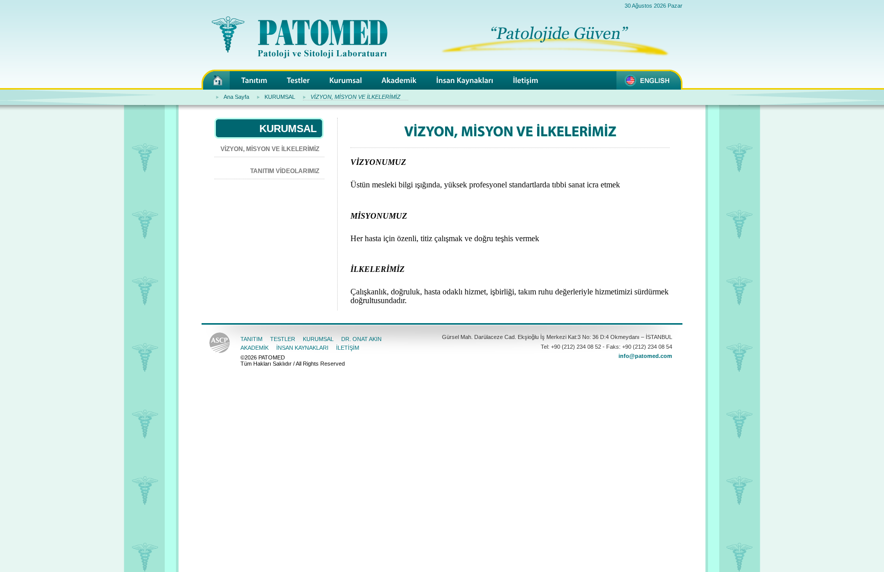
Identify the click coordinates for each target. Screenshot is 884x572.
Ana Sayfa (236, 97)
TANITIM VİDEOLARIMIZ (284, 171)
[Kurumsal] (346, 80)
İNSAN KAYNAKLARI (302, 348)
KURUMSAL (279, 97)
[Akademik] (399, 80)
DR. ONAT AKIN (361, 339)
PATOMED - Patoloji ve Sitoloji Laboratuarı (216, 80)
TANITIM (251, 339)
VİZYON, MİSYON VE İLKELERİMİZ (356, 97)
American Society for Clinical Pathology (219, 343)
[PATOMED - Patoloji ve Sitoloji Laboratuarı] (295, 43)
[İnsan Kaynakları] (465, 80)
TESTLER (282, 339)
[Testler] (298, 80)
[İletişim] (525, 80)
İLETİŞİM (347, 348)
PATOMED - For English (649, 80)
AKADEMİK (254, 348)
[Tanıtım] (254, 80)
